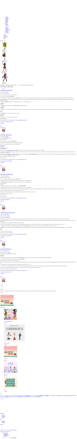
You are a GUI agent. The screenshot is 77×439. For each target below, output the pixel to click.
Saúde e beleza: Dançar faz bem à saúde (7, 212)
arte (7, 395)
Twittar (1, 126)
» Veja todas (7, 25)
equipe (47, 395)
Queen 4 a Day (15, 396)
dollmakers (38, 395)
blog (4, 37)
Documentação (6, 434)
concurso (24, 395)
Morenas (7, 22)
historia (57, 395)
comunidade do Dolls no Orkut (22, 159)
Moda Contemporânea (67, 395)
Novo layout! (5, 389)
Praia (6, 23)
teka (39, 396)
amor (2, 395)
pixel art (11, 396)
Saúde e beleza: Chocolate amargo (6, 174)
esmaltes (49, 395)
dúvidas (44, 395)
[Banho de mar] (2, 145)
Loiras (6, 21)
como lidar (21, 395)
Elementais (7, 18)
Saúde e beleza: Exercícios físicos (6, 90)
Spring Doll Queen (34, 396)
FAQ (4, 35)
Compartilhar (2, 162)
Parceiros (3, 421)
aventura (9, 395)
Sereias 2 (7, 30)
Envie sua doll (6, 36)
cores (30, 395)
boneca (12, 395)
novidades (7, 396)
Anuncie (3, 417)
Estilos (7, 19)
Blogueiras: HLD (8, 29)
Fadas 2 (7, 27)
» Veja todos (7, 32)
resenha (19, 396)
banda (10, 395)
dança (6, 235)
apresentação (4, 395)
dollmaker (36, 395)
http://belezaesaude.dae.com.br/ (11, 151)
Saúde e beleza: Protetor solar (5, 248)
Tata (37, 396)
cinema (14, 395)
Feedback (5, 436)
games (55, 395)
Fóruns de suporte (6, 435)
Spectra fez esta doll (5, 60)
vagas (40, 396)
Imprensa (3, 416)
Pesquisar (11, 437)
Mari (61, 395)
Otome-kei (7, 31)
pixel (9, 396)
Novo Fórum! (5, 358)
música (1, 396)
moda (62, 395)
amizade (1, 395)
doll (33, 395)
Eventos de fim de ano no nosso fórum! (8, 321)
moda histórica (73, 395)
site (31, 396)
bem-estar (3, 121)
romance (22, 396)
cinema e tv (17, 395)
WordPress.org (6, 433)
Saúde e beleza (12, 159)
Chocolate (3, 199)
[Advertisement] (38, 8)
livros (59, 395)
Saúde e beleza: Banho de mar (5, 134)
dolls (41, 395)
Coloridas (7, 17)
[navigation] (38, 435)
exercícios (6, 121)
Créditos (3, 422)
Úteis (4, 34)
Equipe (5, 38)
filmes (53, 395)
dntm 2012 (32, 395)
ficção (51, 395)
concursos (28, 395)
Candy (7, 28)
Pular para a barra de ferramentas (5, 431)
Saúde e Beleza (10, 121)
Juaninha (4, 127)
